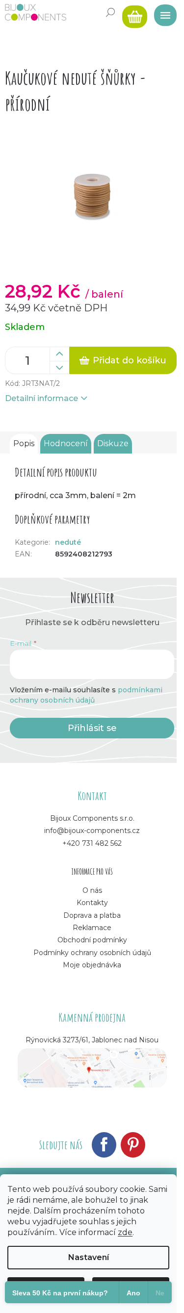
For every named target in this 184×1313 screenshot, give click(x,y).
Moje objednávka (92, 964)
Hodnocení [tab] (66, 443)
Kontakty (92, 902)
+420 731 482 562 (92, 843)
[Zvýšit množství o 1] (59, 354)
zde (125, 1232)
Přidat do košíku (129, 360)
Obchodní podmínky (92, 939)
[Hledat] (110, 12)
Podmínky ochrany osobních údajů (92, 952)
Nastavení (88, 1257)
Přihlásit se (92, 728)
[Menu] (162, 12)
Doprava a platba (92, 915)
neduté (68, 542)
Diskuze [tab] (113, 443)
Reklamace (92, 927)
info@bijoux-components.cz (92, 830)
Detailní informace (41, 398)
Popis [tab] (23, 443)
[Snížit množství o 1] (59, 368)
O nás (92, 890)
